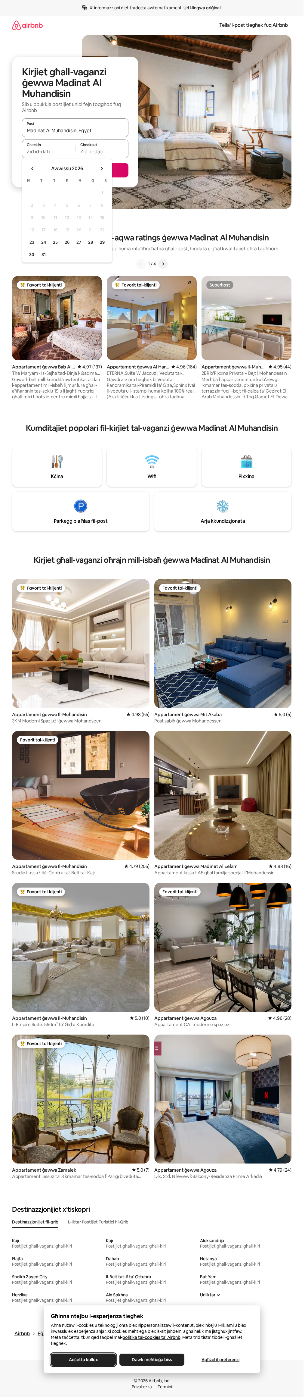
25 (55, 242)
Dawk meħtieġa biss (152, 1359)
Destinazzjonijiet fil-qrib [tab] (35, 1222)
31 (44, 254)
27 (78, 242)
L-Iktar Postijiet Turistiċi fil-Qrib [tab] (98, 1222)
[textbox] (48, 151)
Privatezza (142, 1386)
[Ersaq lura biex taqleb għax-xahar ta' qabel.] (32, 169)
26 (67, 242)
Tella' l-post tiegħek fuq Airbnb (253, 25)
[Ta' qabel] (141, 264)
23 (31, 242)
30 (31, 254)
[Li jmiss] (163, 264)
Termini (165, 1386)
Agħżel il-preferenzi (220, 1359)
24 (43, 242)
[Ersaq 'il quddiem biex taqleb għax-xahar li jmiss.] (101, 169)
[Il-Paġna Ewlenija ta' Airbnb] (27, 25)
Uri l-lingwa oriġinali (202, 8)
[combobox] (75, 130)
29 (102, 242)
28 (90, 242)
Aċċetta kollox (83, 1359)
